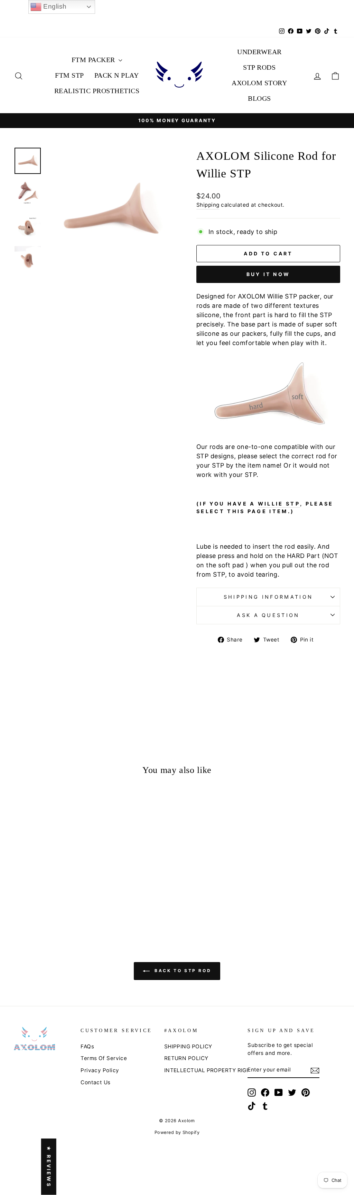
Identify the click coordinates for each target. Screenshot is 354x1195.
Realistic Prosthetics (97, 91)
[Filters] (316, 734)
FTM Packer (94, 59)
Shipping (208, 205)
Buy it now (268, 274)
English (54, 6)
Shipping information (268, 597)
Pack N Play (116, 75)
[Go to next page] (202, 1172)
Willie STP (279, 504)
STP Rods (259, 67)
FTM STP (69, 75)
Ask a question (268, 615)
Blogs (259, 98)
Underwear (259, 52)
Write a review (263, 734)
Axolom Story (259, 83)
